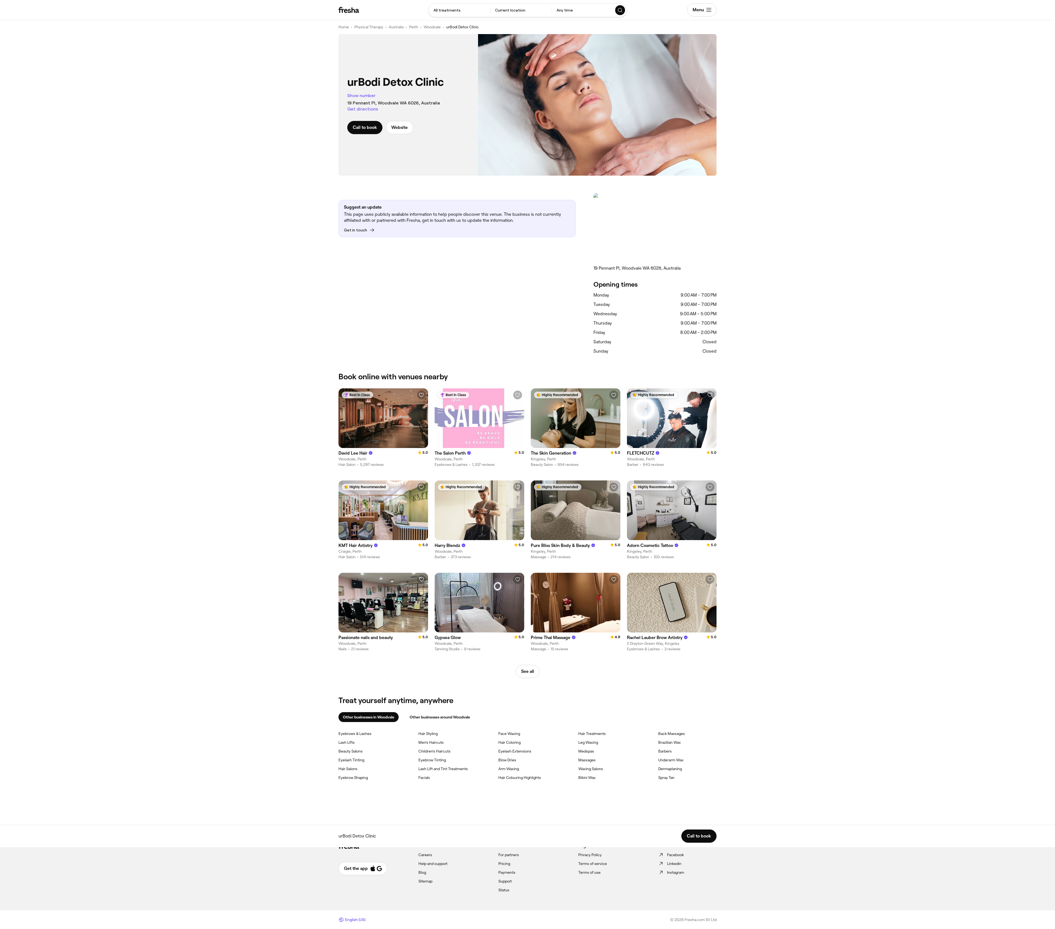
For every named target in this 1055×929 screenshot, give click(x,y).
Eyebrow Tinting (432, 760)
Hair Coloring (509, 742)
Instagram (675, 872)
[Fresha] (348, 9)
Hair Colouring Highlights (519, 777)
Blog (422, 872)
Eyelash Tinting (351, 760)
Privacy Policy (590, 855)
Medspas (586, 751)
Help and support (433, 863)
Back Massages (671, 733)
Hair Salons (347, 769)
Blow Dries (507, 760)
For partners (508, 855)
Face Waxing (509, 733)
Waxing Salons (590, 769)
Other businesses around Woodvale (440, 717)
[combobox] (459, 10)
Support (505, 881)
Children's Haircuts (434, 751)
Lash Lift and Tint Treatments (443, 769)
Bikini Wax (587, 777)
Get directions (362, 109)
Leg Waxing (588, 742)
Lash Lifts (346, 742)
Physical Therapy (368, 27)
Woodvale (432, 27)
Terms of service (592, 863)
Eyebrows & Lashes (354, 733)
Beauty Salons (350, 751)
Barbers (665, 751)
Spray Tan (666, 777)
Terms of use (589, 872)
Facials (424, 777)
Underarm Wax (671, 760)
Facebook (675, 855)
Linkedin (674, 863)
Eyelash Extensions (514, 751)
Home (343, 27)
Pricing (504, 863)
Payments (506, 872)
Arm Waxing (508, 769)
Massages (587, 760)
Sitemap (425, 881)
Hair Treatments (592, 733)
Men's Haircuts (431, 742)
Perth (413, 27)
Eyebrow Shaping (353, 777)
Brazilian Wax (669, 742)
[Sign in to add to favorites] (421, 395)
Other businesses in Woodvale (368, 717)
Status (503, 890)
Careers (425, 855)
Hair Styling (428, 733)
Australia (396, 27)
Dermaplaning (670, 769)
